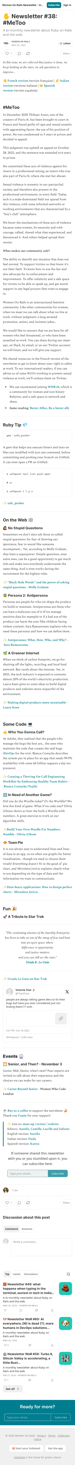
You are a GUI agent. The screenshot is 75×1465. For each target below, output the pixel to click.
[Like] (5, 1310)
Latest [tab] (16, 1274)
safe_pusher (15, 503)
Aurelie (24, 1129)
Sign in (67, 5)
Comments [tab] (11, 1229)
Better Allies (38, 408)
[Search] (68, 1274)
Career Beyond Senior (22, 1089)
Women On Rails (21, 41)
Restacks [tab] (27, 1229)
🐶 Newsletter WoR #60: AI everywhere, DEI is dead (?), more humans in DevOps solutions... (28, 1323)
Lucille (48, 1129)
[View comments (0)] (19, 53)
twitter (41, 1124)
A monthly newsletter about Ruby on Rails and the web (26, 1334)
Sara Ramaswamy (16, 645)
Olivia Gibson (26, 834)
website (53, 1124)
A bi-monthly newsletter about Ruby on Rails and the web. (27, 1299)
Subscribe (54, 5)
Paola (32, 1139)
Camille (36, 1129)
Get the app (55, 1448)
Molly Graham (38, 587)
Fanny (22, 1115)
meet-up (28, 1124)
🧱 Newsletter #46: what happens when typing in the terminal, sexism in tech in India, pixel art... (27, 1288)
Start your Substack (27, 1448)
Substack (19, 1457)
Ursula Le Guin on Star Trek (27, 979)
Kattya (34, 1143)
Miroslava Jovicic (26, 892)
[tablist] (18, 1229)
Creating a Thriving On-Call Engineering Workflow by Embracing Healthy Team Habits (35, 779)
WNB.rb (53, 387)
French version (17, 80)
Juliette (64, 1129)
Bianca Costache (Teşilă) (20, 786)
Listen (67, 43)
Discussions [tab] (31, 1274)
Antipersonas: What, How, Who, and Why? (36, 640)
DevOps (9, 753)
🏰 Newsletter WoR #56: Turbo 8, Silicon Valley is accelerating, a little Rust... (28, 1358)
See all (10, 1389)
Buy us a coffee (17, 1110)
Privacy (41, 1435)
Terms (52, 1435)
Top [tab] (7, 1274)
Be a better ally (59, 408)
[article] (37, 1297)
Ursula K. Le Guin (37, 962)
